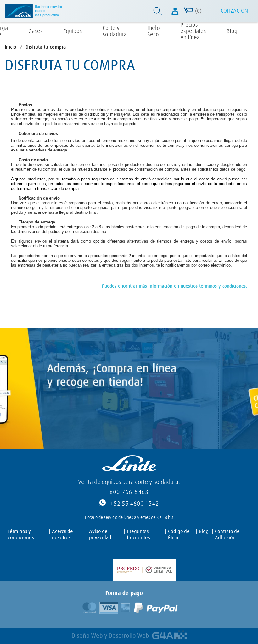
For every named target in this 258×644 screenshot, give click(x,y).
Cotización (234, 11)
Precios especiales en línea (193, 31)
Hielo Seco (153, 31)
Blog (232, 31)
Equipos (72, 31)
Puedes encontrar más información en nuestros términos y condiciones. (174, 286)
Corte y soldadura (115, 31)
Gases (35, 31)
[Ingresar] (175, 11)
